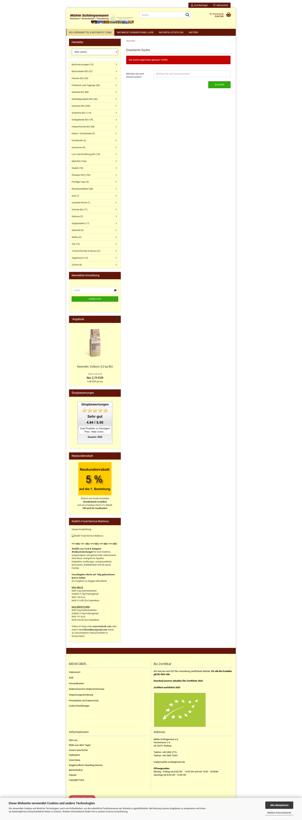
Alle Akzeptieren (279, 805)
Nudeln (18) (77, 168)
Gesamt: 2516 (95, 437)
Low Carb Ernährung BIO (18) (86, 154)
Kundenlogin (200, 5)
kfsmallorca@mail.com (95, 629)
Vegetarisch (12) (80, 258)
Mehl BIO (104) (79, 161)
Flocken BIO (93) (80, 78)
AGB (71, 677)
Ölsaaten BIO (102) (81, 175)
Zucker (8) (77, 264)
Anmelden (95, 299)
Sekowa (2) (77, 216)
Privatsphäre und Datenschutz (84, 700)
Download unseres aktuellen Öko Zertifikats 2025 (178, 680)
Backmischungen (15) (83, 64)
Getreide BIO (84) (80, 92)
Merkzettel (221, 5)
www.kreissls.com (102, 626)
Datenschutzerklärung (117, 811)
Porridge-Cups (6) (80, 181)
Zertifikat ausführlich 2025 (167, 687)
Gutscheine (74, 760)
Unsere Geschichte (78, 750)
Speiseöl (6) (78, 230)
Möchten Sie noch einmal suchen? (135, 75)
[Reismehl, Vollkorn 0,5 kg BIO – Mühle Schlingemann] (95, 343)
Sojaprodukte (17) (80, 223)
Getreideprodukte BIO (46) (85, 99)
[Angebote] (116, 319)
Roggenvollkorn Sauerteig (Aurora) (86, 765)
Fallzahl (72, 775)
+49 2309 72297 (170, 755)
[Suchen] (187, 15)
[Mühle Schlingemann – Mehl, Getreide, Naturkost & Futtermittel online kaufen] (101, 18)
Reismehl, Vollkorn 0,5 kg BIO (95, 366)
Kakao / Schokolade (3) (83, 133)
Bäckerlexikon (76, 770)
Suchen (219, 84)
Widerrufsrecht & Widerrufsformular (86, 689)
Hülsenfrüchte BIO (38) (83, 126)
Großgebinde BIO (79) (82, 119)
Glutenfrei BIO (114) (81, 113)
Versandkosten (76, 683)
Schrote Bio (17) (80, 209)
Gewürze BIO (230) (81, 106)
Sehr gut (94, 416)
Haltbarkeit (74, 755)
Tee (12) (76, 244)
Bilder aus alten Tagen (80, 745)
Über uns (73, 740)
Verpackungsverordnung (81, 694)
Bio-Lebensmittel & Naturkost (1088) (90, 32)
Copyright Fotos (76, 780)
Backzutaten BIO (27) (82, 71)
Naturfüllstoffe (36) (171, 32)
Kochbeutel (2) (79, 140)
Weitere (193, 32)
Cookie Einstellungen (79, 705)
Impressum (74, 672)
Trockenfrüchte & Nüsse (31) (86, 251)
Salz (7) (75, 195)
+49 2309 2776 (169, 752)
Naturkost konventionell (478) (135, 32)
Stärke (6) (76, 237)
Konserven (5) (78, 147)
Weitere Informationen (279, 812)
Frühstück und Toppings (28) (86, 85)
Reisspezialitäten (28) (82, 188)
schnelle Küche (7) (81, 202)
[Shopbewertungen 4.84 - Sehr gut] (95, 410)
